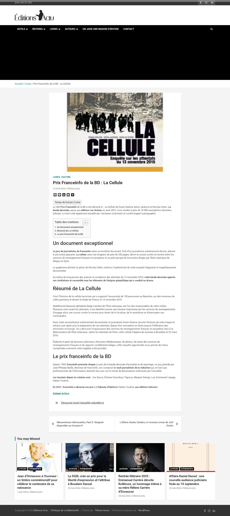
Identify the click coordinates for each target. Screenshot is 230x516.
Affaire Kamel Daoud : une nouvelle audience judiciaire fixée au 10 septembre (188, 480)
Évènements (35, 469)
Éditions (37, 29)
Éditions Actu (41, 510)
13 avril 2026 (59, 188)
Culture (66, 177)
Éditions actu (73, 188)
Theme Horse (102, 510)
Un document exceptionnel (70, 227)
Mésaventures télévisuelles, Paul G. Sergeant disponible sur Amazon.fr (80, 424)
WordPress (144, 510)
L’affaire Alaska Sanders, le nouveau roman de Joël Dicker (146, 424)
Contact (128, 29)
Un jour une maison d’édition (101, 29)
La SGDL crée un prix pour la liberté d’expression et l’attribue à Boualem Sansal (89, 480)
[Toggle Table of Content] (83, 222)
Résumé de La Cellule (68, 230)
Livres (54, 29)
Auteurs (70, 29)
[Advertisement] (115, 56)
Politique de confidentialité (65, 510)
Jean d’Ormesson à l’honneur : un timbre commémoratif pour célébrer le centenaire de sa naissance (37, 481)
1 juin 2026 (22, 492)
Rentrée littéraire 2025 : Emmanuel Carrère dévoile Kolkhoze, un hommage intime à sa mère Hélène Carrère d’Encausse (139, 483)
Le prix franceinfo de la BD (70, 234)
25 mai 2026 (74, 488)
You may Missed (28, 439)
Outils (21, 29)
